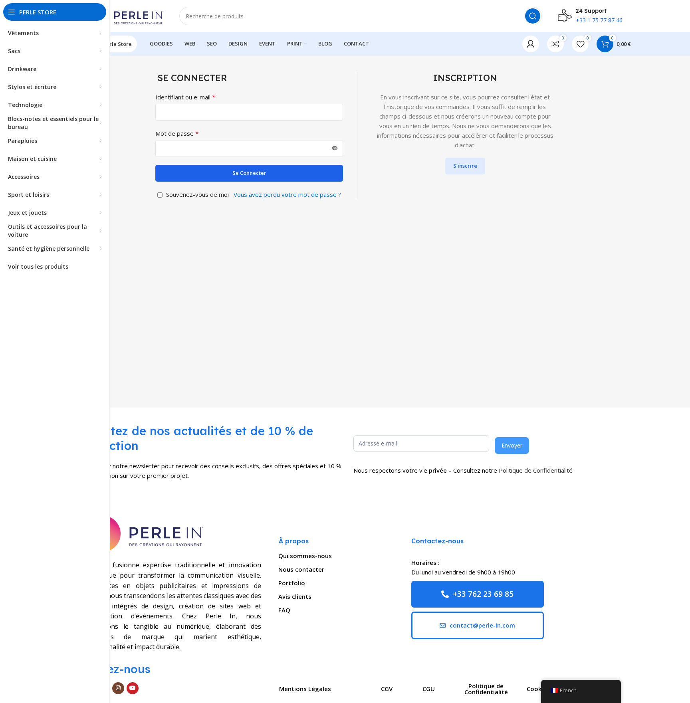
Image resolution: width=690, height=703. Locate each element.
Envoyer (512, 445)
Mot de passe (177, 133)
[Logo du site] (123, 15)
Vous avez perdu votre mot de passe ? (287, 194)
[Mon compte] (530, 44)
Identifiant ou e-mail (185, 97)
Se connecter (249, 172)
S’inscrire (465, 165)
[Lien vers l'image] (143, 533)
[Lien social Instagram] (118, 688)
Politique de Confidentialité (536, 470)
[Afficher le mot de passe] (334, 148)
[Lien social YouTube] (133, 688)
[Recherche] (532, 16)
